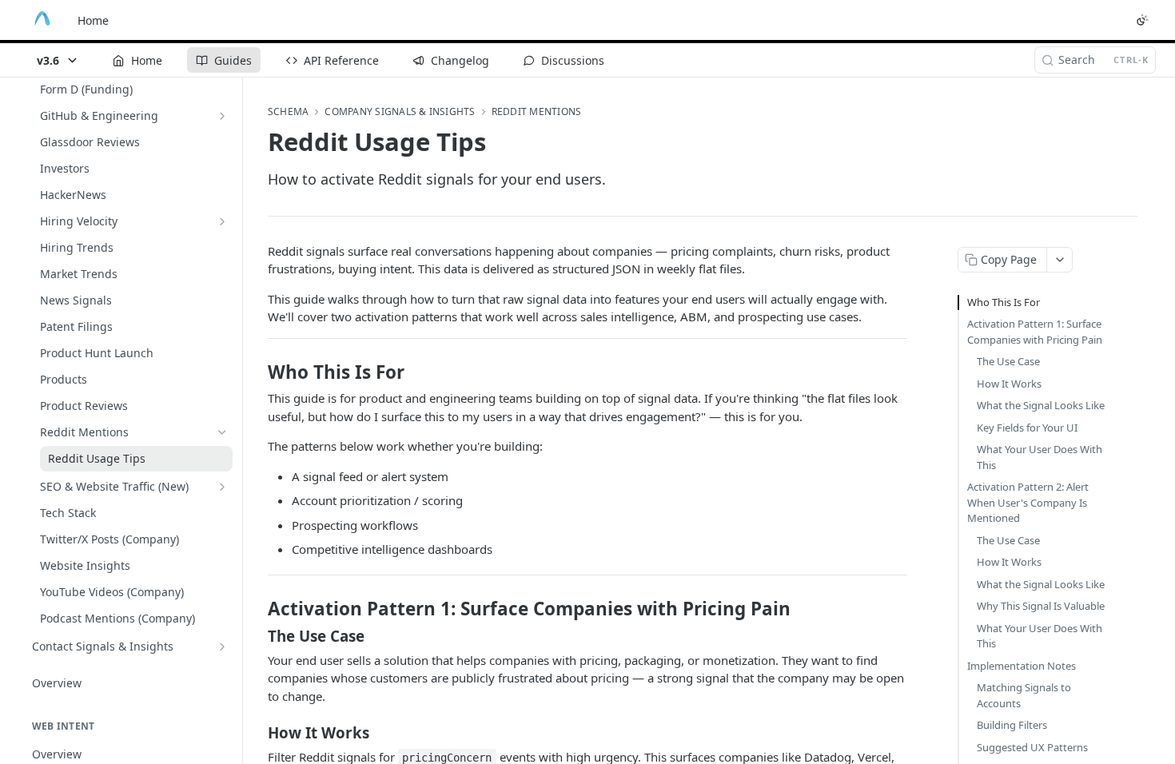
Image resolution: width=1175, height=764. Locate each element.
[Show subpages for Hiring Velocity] (222, 221)
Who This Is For (1003, 302)
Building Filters (1012, 725)
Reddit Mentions (537, 111)
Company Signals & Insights (400, 111)
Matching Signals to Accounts (1024, 695)
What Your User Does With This (1039, 457)
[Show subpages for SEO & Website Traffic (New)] (222, 486)
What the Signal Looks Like (1041, 405)
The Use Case (1008, 361)
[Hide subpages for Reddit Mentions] (222, 432)
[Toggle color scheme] (1142, 20)
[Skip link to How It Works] (257, 733)
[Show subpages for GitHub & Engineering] (222, 115)
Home (93, 20)
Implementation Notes (1021, 666)
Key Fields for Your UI (1027, 427)
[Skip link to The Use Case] (257, 635)
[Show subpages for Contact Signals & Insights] (222, 646)
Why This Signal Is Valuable (1041, 606)
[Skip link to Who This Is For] (257, 372)
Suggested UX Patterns (1032, 747)
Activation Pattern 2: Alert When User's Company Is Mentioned (1028, 502)
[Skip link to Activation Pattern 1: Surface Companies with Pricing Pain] (257, 609)
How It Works (1009, 383)
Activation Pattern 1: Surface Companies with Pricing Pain (1034, 331)
